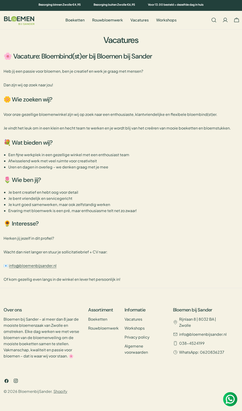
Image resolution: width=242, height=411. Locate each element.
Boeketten (97, 319)
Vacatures (133, 319)
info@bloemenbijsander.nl (32, 265)
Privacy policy (137, 337)
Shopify (60, 391)
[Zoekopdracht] (214, 20)
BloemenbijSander (35, 391)
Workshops (135, 328)
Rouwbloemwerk (103, 328)
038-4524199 (192, 343)
